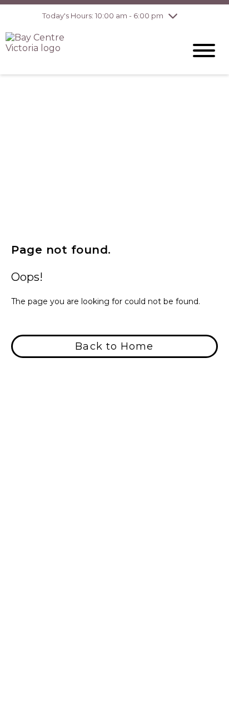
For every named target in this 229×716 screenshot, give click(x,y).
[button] (114, 346)
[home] (87, 50)
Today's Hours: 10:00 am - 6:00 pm (102, 15)
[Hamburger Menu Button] (204, 50)
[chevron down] (173, 16)
